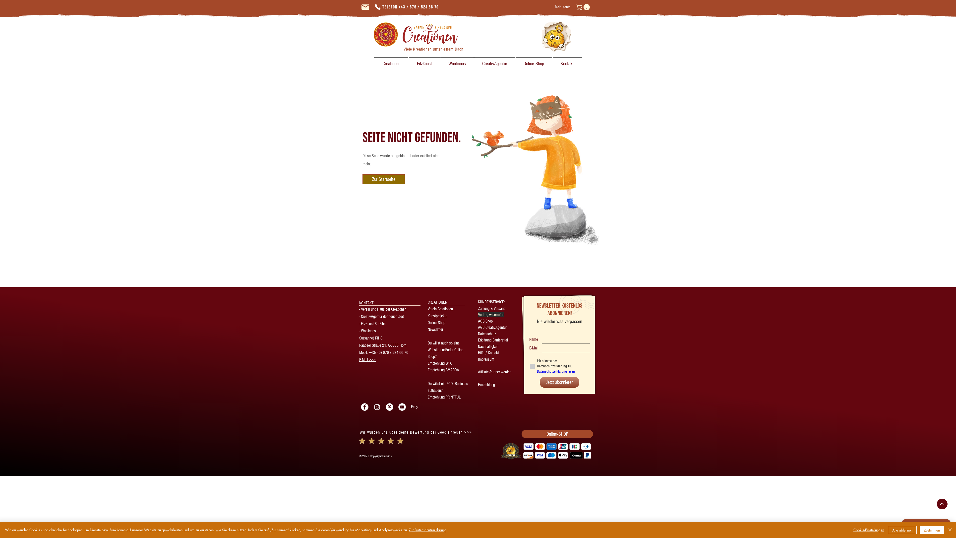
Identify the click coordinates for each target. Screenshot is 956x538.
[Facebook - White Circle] (364, 407)
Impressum (486, 359)
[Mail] (365, 7)
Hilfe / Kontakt (488, 352)
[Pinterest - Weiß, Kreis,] (389, 407)
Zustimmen (932, 530)
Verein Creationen (440, 309)
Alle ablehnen (902, 530)
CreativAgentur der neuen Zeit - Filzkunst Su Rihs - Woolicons (381, 323)
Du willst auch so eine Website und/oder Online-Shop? (446, 350)
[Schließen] (950, 530)
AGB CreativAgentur (492, 327)
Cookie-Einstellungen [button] (868, 530)
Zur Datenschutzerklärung (428, 530)
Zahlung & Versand (491, 308)
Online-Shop (436, 322)
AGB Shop (485, 321)
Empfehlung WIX (440, 363)
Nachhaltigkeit (488, 346)
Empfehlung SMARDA (443, 370)
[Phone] (377, 7)
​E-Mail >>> (367, 359)
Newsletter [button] (436, 329)
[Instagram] (377, 407)
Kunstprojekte (437, 316)
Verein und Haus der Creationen (383, 309)
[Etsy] (414, 407)
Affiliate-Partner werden (494, 372)
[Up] (942, 504)
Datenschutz (487, 334)
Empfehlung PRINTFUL (444, 397)
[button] (583, 7)
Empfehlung (486, 384)
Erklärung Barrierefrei (493, 340)
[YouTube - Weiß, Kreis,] (402, 407)
